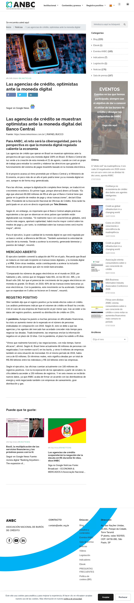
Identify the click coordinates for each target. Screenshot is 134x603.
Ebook (96, 45)
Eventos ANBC (100, 51)
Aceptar (105, 597)
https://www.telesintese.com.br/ (29, 134)
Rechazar (123, 597)
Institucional (50, 5)
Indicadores (98, 57)
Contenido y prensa (71, 5)
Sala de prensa (100, 75)
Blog (95, 39)
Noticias (26, 78)
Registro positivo (94, 5)
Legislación (98, 63)
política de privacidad (73, 599)
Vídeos (82, 551)
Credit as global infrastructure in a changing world (114, 209)
